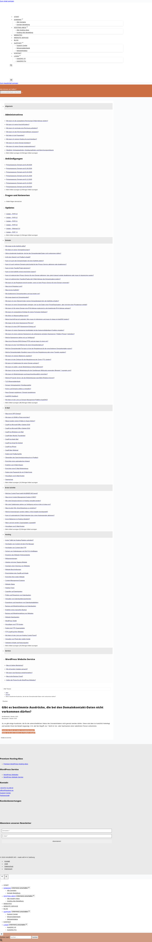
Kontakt (17, 53)
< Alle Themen (7, 689)
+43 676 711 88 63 (6, 788)
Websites (18, 35)
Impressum (8, 869)
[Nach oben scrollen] (2, 877)
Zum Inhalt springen (7, 1)
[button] (58, 106)
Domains (7, 888)
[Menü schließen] (0, 881)
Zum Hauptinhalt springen (9, 83)
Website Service (21, 38)
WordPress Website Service (13, 777)
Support (7, 912)
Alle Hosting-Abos (13, 898)
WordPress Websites (11, 775)
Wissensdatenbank (13, 917)
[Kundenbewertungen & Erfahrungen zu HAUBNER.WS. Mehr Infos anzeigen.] (57, 817)
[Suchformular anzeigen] (11, 65)
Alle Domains (11, 890)
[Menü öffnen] (11, 80)
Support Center (5, 793)
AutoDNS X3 (11, 927)
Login (6, 925)
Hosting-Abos (10, 896)
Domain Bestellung (23, 25)
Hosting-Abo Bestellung (25, 32)
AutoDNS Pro (21, 61)
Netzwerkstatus (22, 51)
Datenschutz (8, 866)
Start (16, 17)
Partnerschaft (4, 795)
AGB (6, 864)
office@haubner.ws (6, 790)
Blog (16, 40)
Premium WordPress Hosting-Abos (16, 764)
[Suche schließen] (1, 934)
